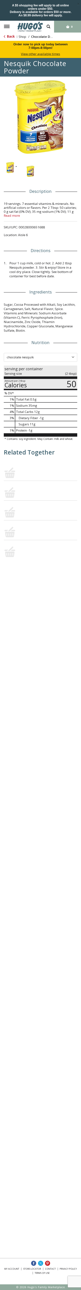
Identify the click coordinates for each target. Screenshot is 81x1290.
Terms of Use (42, 1273)
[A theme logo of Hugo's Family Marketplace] (30, 26)
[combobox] (40, 357)
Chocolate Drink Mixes (48, 36)
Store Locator (32, 1268)
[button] (10, 167)
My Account (11, 1268)
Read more (12, 215)
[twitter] (40, 1263)
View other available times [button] (40, 54)
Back (10, 36)
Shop (22, 36)
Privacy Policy (68, 1268)
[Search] (48, 25)
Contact (50, 1268)
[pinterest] (47, 1263)
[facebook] (33, 1263)
